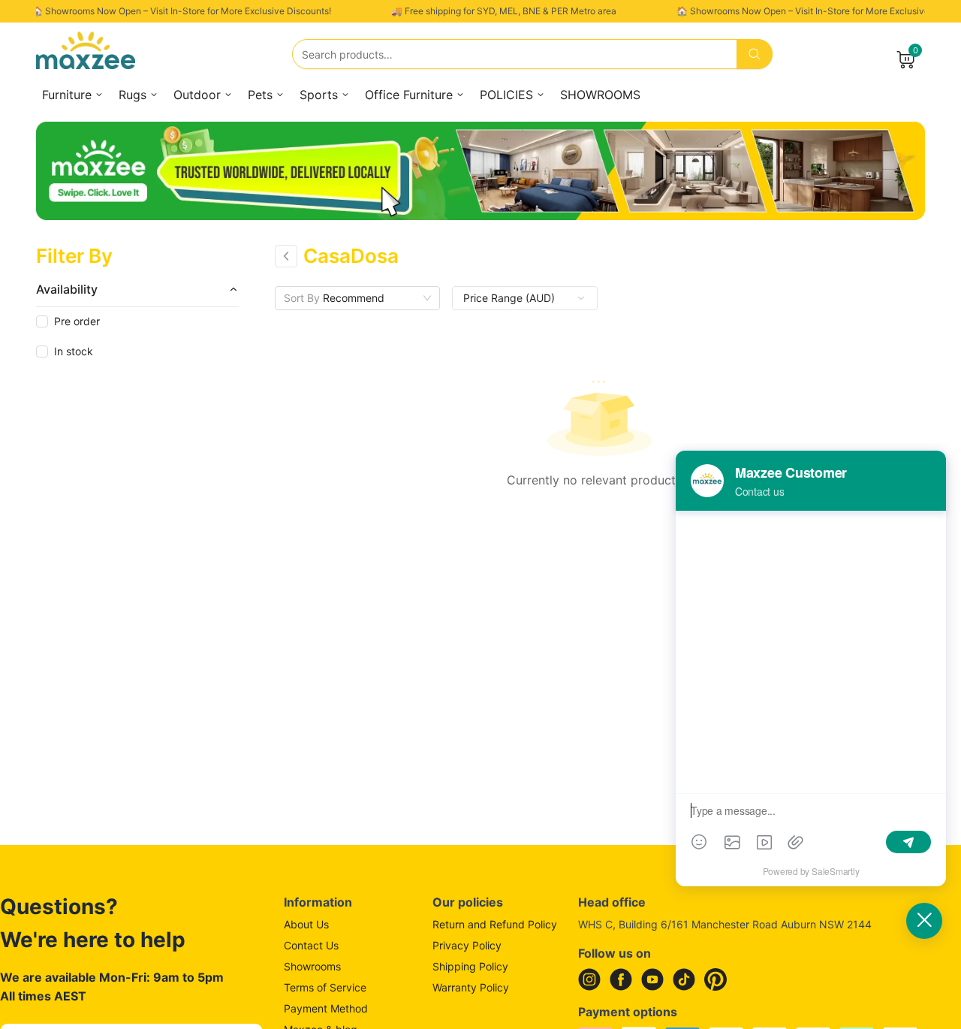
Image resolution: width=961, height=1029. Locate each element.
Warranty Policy (470, 987)
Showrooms (312, 966)
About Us (306, 924)
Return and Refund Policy (494, 924)
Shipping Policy (470, 966)
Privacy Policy (467, 945)
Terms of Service (325, 987)
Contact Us (311, 945)
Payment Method (326, 1008)
